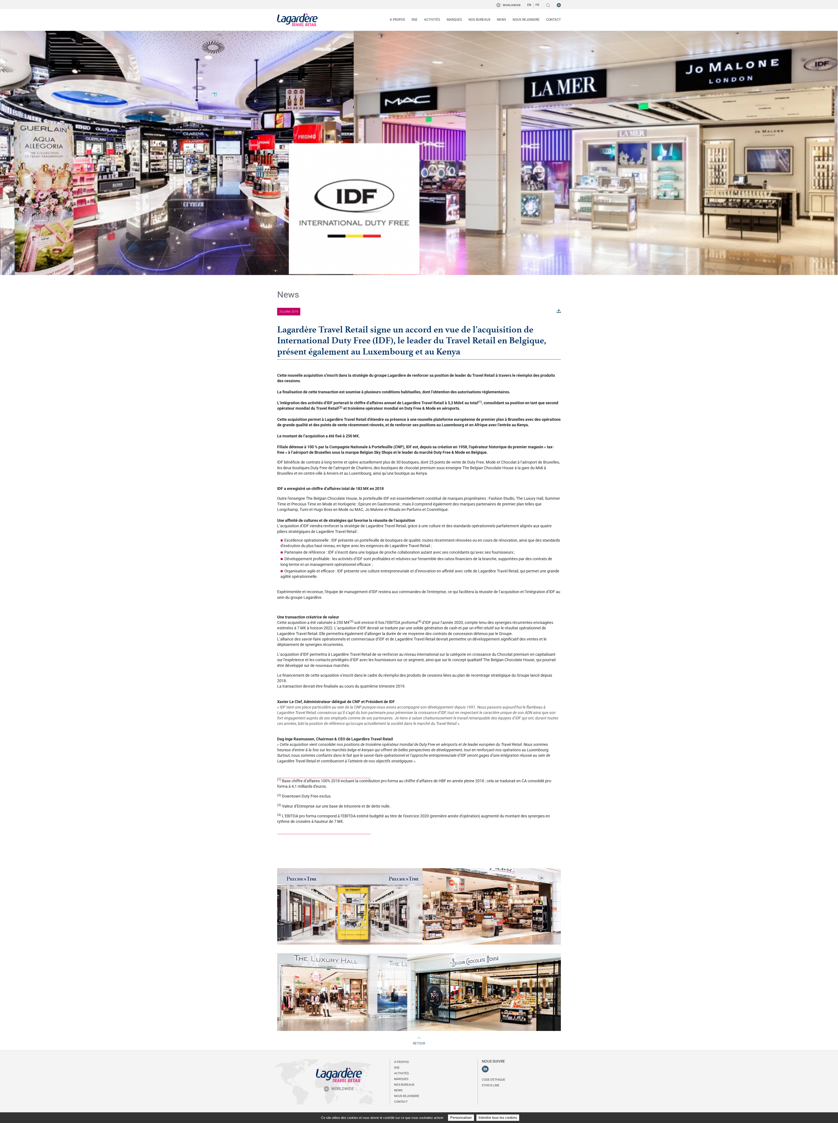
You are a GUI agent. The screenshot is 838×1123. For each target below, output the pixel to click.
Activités (401, 1073)
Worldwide (512, 5)
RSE (397, 1067)
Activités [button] (432, 20)
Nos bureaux (479, 20)
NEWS (501, 20)
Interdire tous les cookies (498, 1118)
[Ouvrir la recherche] (548, 5)
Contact (553, 20)
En (529, 5)
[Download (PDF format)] (559, 310)
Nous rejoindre (406, 1096)
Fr (537, 5)
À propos (401, 1062)
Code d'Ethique (493, 1079)
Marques (454, 20)
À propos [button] (397, 20)
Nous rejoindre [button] (526, 20)
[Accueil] (297, 20)
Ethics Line (490, 1085)
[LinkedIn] (559, 5)
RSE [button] (414, 20)
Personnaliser (461, 1118)
